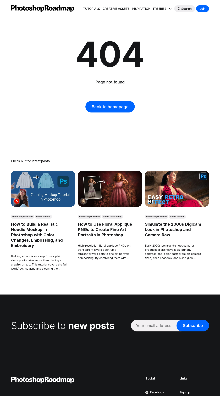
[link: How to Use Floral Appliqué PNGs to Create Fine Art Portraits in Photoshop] (110, 205)
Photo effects (43, 216)
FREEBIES (159, 8)
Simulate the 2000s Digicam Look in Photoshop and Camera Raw (173, 229)
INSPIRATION (141, 8)
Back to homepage (110, 106)
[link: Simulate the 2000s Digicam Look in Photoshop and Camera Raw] (177, 205)
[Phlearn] (150, 201)
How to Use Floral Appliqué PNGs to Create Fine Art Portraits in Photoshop (105, 229)
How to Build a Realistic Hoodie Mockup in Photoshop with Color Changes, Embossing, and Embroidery (37, 235)
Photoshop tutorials (22, 216)
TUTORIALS (91, 8)
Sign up (184, 392)
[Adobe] (16, 201)
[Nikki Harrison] (83, 201)
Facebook (157, 392)
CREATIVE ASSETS (116, 8)
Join (203, 8)
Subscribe (193, 325)
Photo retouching (112, 216)
